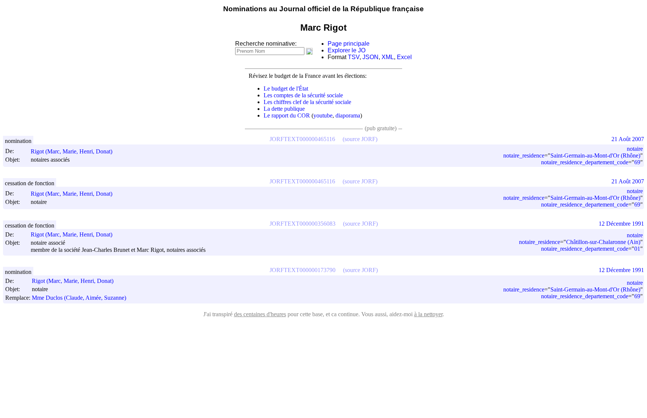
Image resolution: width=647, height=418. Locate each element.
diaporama (347, 115)
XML (388, 57)
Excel (404, 57)
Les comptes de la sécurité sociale (303, 95)
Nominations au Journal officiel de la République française (323, 9)
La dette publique (284, 109)
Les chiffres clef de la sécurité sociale (307, 102)
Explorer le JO (346, 50)
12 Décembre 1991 (621, 223)
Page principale (349, 43)
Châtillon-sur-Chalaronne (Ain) (603, 242)
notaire (635, 149)
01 (637, 248)
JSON (370, 57)
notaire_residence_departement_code (584, 162)
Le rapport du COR (287, 115)
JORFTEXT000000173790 (302, 270)
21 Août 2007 (627, 139)
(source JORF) (360, 139)
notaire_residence (523, 155)
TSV (353, 57)
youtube (322, 115)
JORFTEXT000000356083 (302, 223)
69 (637, 162)
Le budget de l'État (286, 88)
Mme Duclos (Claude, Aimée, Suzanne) (79, 298)
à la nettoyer (428, 314)
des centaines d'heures (260, 314)
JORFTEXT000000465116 (302, 139)
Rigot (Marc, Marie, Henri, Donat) (71, 151)
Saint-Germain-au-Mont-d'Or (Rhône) (595, 155)
